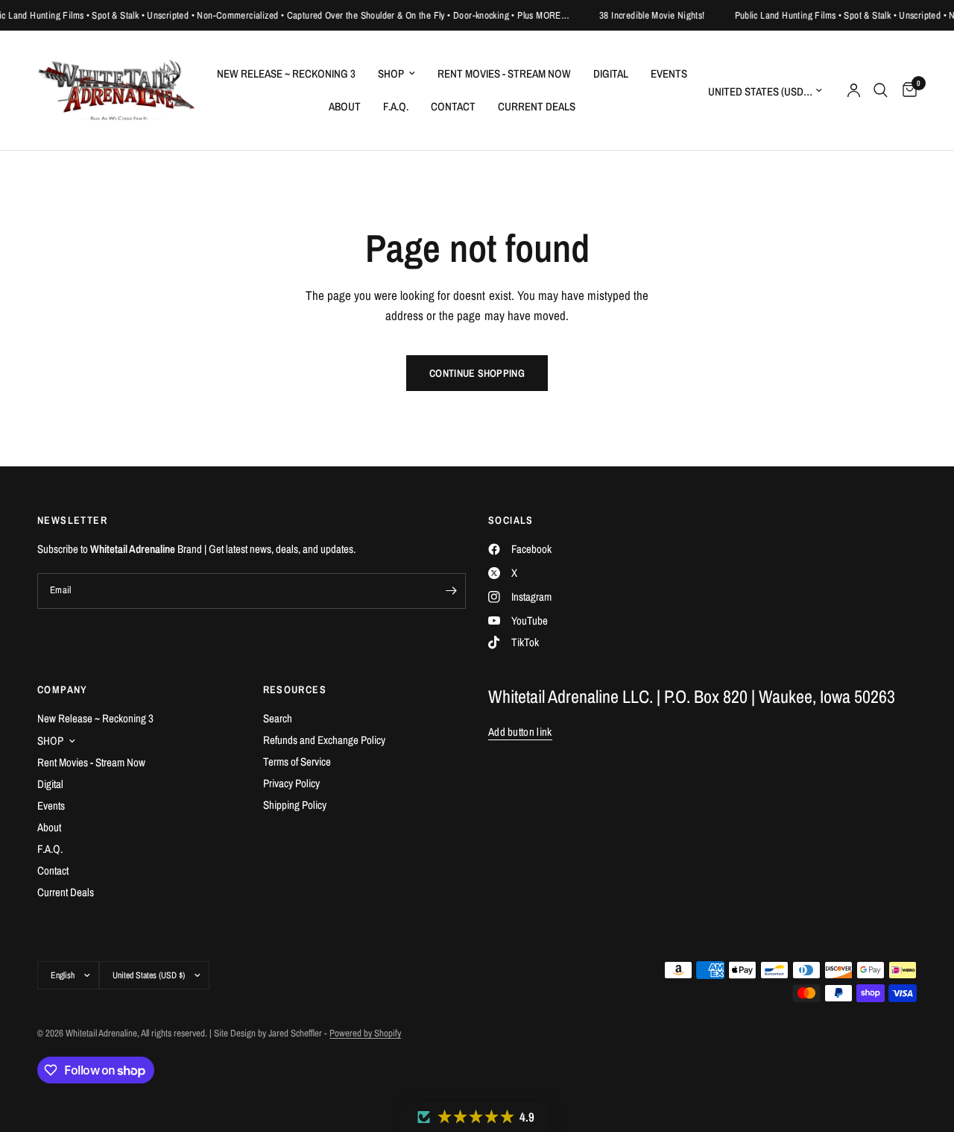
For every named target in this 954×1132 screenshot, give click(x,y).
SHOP (391, 73)
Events (669, 73)
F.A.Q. (395, 106)
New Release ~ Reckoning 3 (286, 73)
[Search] (880, 90)
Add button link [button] (520, 731)
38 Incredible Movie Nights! (643, 15)
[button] (475, 1116)
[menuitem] (286, 73)
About (345, 106)
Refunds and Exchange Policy (324, 740)
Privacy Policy (291, 783)
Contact (453, 106)
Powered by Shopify (365, 1033)
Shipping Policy (294, 805)
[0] (906, 90)
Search (277, 718)
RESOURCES (295, 689)
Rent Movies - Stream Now (504, 73)
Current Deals (536, 106)
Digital (610, 73)
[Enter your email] (451, 591)
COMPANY (62, 689)
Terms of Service (297, 761)
